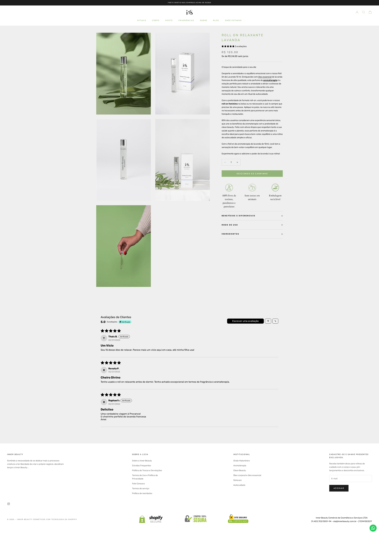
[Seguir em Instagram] (8, 503)
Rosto (169, 20)
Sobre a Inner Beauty (142, 460)
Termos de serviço (140, 488)
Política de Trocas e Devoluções (147, 470)
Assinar (339, 488)
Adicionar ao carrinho (252, 174)
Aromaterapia (239, 465)
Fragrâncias (186, 20)
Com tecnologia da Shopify (61, 519)
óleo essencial (265, 77)
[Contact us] (373, 528)
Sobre (203, 20)
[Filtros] (268, 321)
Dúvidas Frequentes (141, 465)
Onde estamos (233, 20)
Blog (216, 20)
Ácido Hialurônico (241, 460)
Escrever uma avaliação (245, 321)
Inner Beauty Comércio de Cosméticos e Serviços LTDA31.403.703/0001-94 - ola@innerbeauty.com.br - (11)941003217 (341, 519)
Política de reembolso (142, 493)
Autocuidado (239, 485)
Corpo (156, 20)
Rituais (141, 20)
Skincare (237, 480)
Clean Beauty (239, 470)
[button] (228, 46)
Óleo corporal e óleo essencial (247, 475)
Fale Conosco (138, 483)
